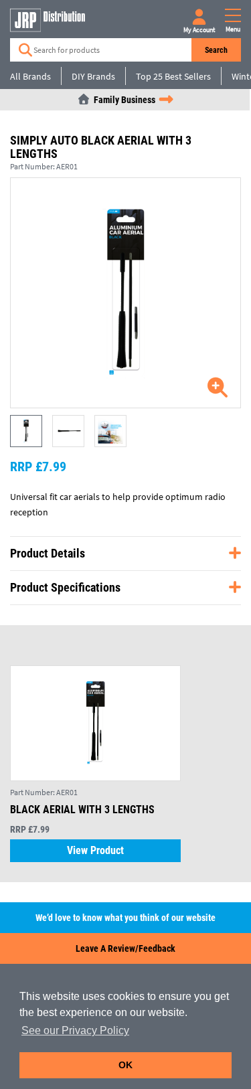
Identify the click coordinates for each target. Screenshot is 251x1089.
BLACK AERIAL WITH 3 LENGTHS (82, 809)
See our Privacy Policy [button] (75, 1030)
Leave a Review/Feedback (125, 948)
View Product (95, 850)
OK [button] (125, 1065)
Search (216, 50)
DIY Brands (93, 76)
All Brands (30, 76)
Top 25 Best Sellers (173, 76)
